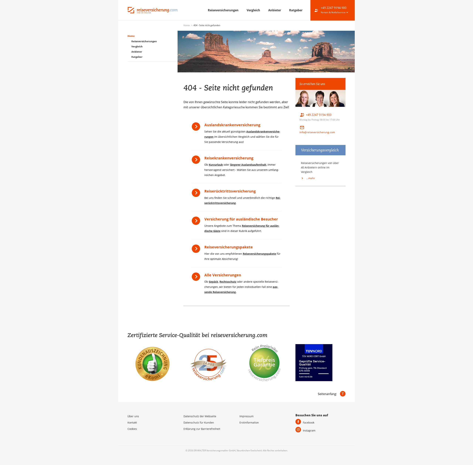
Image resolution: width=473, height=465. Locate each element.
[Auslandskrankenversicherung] (197, 128)
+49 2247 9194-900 (333, 8)
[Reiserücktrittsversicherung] (197, 194)
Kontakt (132, 422)
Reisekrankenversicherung (228, 157)
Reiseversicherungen (223, 10)
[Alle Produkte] (197, 278)
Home (186, 25)
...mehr (310, 178)
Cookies (132, 429)
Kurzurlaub (216, 164)
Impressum (246, 416)
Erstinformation (249, 422)
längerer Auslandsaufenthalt (248, 164)
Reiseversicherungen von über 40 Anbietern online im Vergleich (320, 167)
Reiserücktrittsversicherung (230, 191)
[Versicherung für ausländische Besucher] (197, 222)
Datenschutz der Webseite (199, 416)
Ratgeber (295, 10)
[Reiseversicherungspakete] (197, 250)
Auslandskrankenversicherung (232, 124)
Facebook (308, 422)
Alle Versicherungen (222, 274)
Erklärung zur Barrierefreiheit (201, 429)
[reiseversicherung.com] (152, 10)
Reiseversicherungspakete (228, 247)
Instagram (309, 430)
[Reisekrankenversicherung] (197, 161)
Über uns (133, 416)
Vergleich (254, 10)
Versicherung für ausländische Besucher (241, 219)
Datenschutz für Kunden (198, 422)
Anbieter (275, 10)
